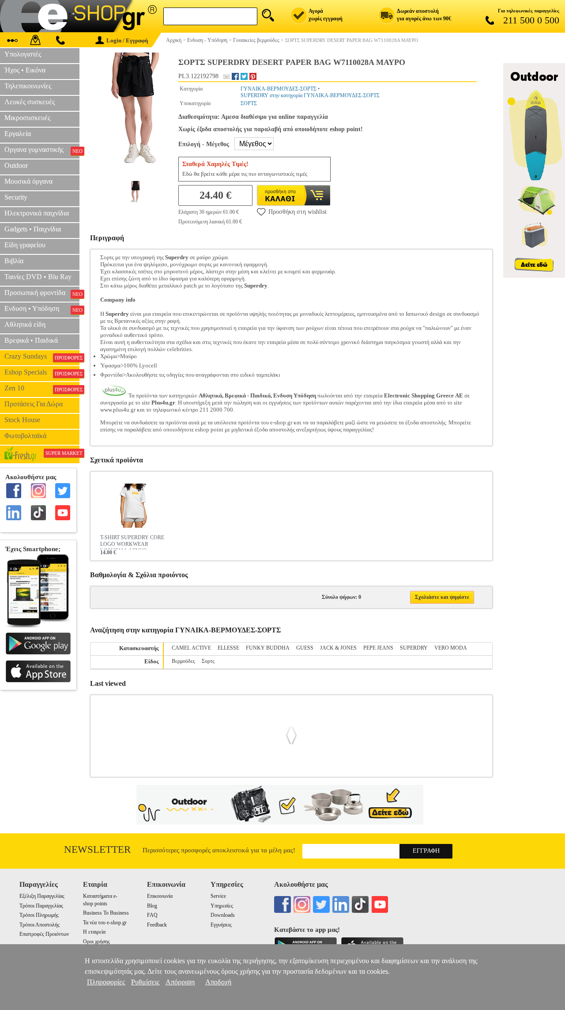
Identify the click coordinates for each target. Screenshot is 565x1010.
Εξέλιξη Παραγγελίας (41, 896)
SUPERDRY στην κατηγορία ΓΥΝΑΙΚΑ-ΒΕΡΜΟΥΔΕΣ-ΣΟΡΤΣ (310, 95)
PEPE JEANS (378, 648)
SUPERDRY (414, 648)
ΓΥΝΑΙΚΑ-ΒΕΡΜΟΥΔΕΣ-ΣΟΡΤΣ (278, 89)
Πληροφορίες (106, 982)
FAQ (152, 915)
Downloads (223, 915)
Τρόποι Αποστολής (39, 925)
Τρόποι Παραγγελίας (41, 906)
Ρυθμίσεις (145, 982)
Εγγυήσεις (221, 925)
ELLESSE (228, 648)
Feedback (157, 925)
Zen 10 (41, 388)
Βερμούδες (183, 661)
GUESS (304, 648)
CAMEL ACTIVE (191, 648)
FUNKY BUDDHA (268, 648)
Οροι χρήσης (96, 941)
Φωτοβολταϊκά (25, 435)
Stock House (22, 420)
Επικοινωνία (160, 896)
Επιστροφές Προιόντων (44, 934)
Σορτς (208, 661)
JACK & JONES (338, 648)
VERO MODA (450, 648)
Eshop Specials (41, 372)
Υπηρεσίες (222, 906)
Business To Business (106, 913)
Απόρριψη (180, 982)
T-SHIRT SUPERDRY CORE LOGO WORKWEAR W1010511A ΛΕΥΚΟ (132, 541)
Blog (152, 906)
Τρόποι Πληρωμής (39, 915)
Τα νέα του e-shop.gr (105, 922)
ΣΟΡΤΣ (249, 103)
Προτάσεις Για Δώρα (33, 404)
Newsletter (97, 849)
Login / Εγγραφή (127, 40)
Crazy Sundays (41, 356)
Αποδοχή (218, 982)
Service (218, 896)
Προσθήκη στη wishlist (297, 211)
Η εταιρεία (94, 932)
